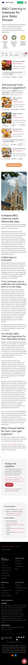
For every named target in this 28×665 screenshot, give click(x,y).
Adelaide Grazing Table (17, 524)
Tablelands (4, 620)
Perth (14, 614)
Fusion (8, 515)
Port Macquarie (5, 616)
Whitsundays (11, 620)
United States (5, 625)
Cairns (5, 607)
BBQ (17, 546)
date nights (17, 444)
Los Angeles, (8, 627)
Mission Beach (12, 613)
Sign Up (9, 484)
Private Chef (19, 509)
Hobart (3, 611)
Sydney (18, 618)
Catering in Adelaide (12, 523)
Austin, (3, 627)
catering (8, 600)
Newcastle (10, 614)
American (13, 513)
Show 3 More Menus (14, 165)
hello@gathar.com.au (21, 587)
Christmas (19, 513)
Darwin (8, 609)
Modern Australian (15, 515)
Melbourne (4, 613)
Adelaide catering (8, 546)
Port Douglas (20, 614)
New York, (19, 627)
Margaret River (18, 611)
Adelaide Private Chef (17, 532)
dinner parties (8, 444)
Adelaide (3, 605)
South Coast (13, 616)
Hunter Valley (9, 611)
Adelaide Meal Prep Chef (18, 528)
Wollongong (18, 620)
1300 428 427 (19, 590)
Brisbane (9, 605)
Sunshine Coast (11, 618)
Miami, (14, 627)
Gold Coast (19, 609)
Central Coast (18, 607)
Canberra (10, 607)
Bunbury (14, 605)
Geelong (13, 609)
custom (20, 94)
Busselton (20, 605)
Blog (16, 569)
